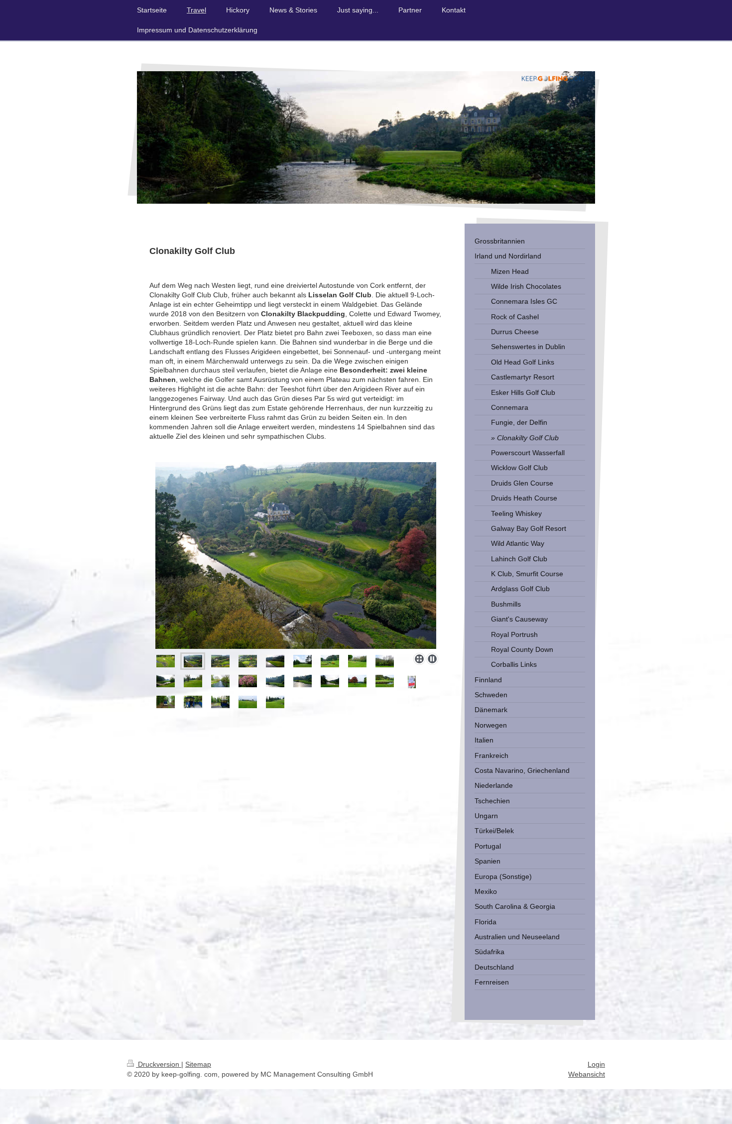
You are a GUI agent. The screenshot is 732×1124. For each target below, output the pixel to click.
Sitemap (198, 1064)
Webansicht (586, 1074)
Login (596, 1064)
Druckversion (158, 1064)
